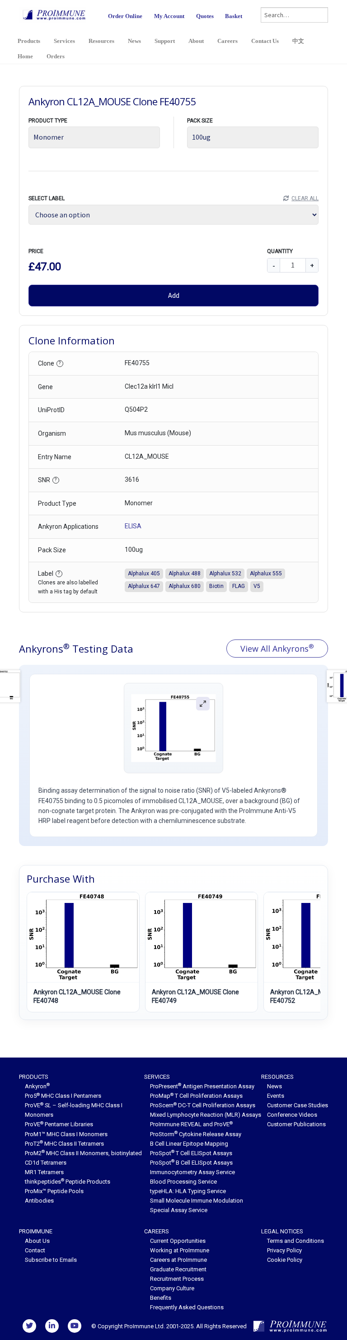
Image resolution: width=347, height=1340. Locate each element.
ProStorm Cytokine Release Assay (195, 1134)
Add (173, 295)
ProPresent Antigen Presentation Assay (202, 1086)
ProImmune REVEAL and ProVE (191, 1124)
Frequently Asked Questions (187, 1307)
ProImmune (35, 1231)
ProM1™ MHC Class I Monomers (66, 1134)
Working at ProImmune (179, 1250)
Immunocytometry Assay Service (192, 1172)
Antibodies (39, 1200)
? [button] (60, 363)
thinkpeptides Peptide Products (67, 1181)
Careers (227, 41)
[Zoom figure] (203, 703)
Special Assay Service (178, 1210)
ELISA (133, 526)
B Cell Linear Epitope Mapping (189, 1143)
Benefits (160, 1297)
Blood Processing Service (183, 1181)
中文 (298, 41)
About (196, 41)
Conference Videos (292, 1114)
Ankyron (37, 1086)
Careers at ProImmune (178, 1259)
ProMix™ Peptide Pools (54, 1191)
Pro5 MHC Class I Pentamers (63, 1095)
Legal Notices (282, 1231)
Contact (35, 1250)
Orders (56, 56)
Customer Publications (296, 1124)
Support (165, 41)
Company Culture (172, 1288)
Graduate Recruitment (178, 1269)
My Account (169, 16)
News (134, 41)
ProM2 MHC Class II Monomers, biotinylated (83, 1153)
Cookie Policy (284, 1259)
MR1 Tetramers (44, 1172)
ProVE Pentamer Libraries (59, 1124)
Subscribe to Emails (51, 1259)
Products (29, 41)
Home (25, 56)
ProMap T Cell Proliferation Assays (196, 1095)
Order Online (125, 16)
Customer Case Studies (297, 1105)
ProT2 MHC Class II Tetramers (64, 1143)
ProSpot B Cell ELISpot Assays (191, 1162)
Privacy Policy (284, 1250)
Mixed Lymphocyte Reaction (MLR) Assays (205, 1114)
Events (275, 1095)
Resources (101, 41)
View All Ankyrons (277, 648)
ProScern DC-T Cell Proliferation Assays (202, 1105)
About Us (37, 1240)
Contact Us (265, 41)
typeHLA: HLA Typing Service (188, 1191)
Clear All (305, 198)
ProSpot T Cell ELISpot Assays (191, 1153)
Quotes (205, 16)
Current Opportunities (178, 1240)
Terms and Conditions (295, 1240)
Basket (233, 16)
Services (64, 41)
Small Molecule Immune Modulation (196, 1200)
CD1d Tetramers (45, 1162)
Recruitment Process (177, 1278)
